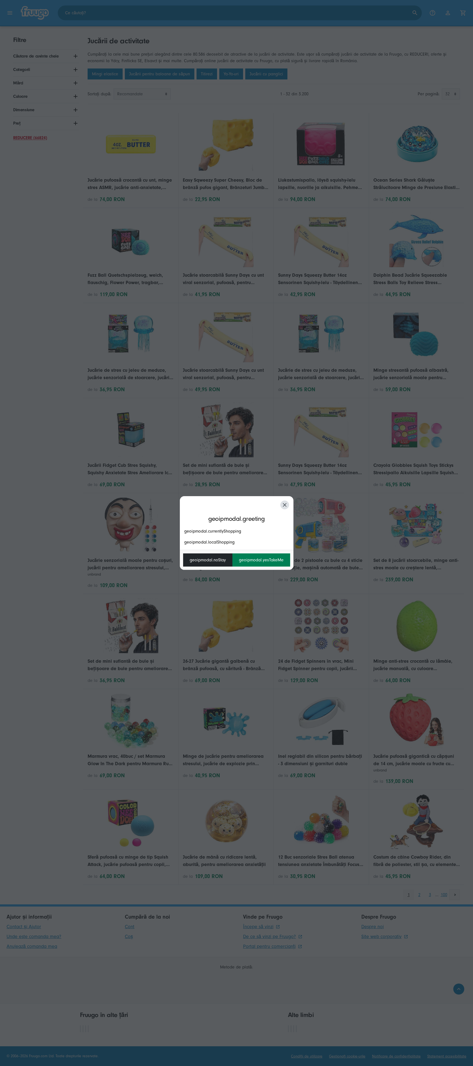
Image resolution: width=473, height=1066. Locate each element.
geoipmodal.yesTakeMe (261, 560)
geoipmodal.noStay (208, 560)
